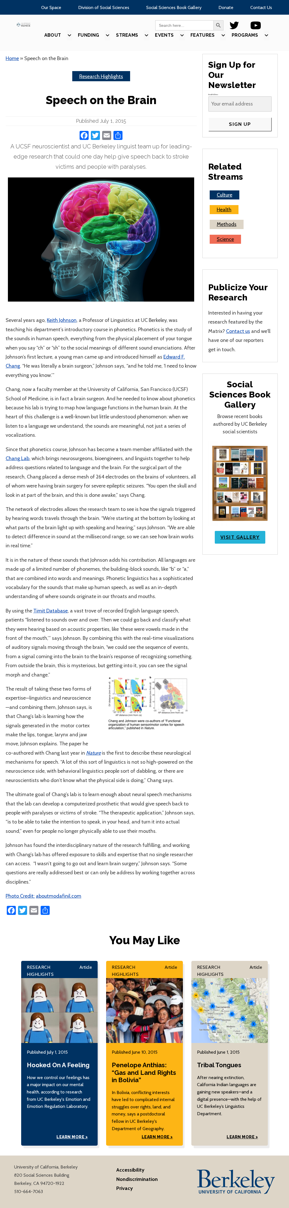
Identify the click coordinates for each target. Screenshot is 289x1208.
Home (12, 58)
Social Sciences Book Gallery (174, 7)
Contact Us (261, 7)
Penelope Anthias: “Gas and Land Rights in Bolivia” (144, 1072)
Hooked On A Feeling (58, 1065)
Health (224, 210)
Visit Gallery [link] (240, 537)
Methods (227, 224)
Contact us (238, 331)
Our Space (51, 7)
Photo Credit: (20, 896)
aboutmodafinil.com (58, 896)
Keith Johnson (61, 320)
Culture (224, 195)
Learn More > (72, 1137)
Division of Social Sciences (103, 7)
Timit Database (50, 611)
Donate (225, 7)
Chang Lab (17, 458)
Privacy (124, 1188)
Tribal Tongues (219, 1065)
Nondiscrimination (137, 1179)
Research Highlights (101, 76)
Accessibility (130, 1170)
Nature (93, 753)
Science (225, 239)
